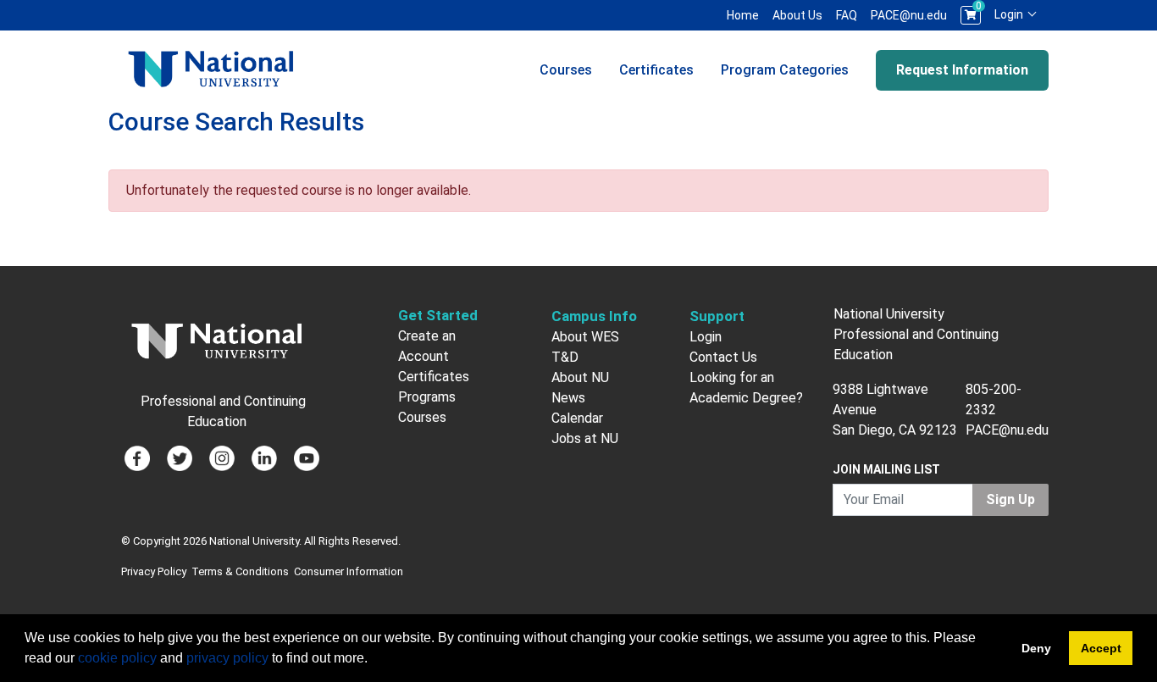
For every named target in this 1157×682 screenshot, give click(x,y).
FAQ (846, 15)
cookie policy (117, 658)
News (568, 398)
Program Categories (785, 70)
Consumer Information (348, 571)
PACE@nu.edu (909, 15)
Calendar (577, 418)
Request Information (962, 70)
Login (1010, 14)
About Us (797, 15)
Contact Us (723, 357)
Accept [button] (1101, 648)
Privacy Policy (153, 571)
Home (743, 15)
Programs (427, 397)
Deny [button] (1036, 648)
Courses (566, 70)
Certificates (656, 70)
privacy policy (227, 658)
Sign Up (1010, 499)
